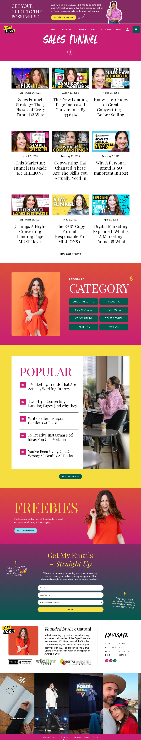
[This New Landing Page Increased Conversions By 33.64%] (70, 78)
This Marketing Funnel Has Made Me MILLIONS (30, 168)
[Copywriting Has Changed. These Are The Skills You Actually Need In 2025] (70, 141)
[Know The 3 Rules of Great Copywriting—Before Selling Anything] (110, 78)
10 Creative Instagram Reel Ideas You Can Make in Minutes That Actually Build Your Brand (51, 441)
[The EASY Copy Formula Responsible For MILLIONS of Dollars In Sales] (70, 205)
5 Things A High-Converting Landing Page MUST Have (30, 233)
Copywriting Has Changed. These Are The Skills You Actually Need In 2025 (70, 173)
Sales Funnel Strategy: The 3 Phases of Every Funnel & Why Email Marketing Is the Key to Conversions (30, 115)
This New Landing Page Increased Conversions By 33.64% (70, 107)
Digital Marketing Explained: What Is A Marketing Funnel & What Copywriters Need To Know (110, 238)
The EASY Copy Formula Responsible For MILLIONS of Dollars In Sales (70, 236)
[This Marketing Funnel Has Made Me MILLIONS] (30, 141)
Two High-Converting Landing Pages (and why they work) (52, 406)
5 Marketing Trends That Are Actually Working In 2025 (52, 386)
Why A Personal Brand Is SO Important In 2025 (111, 168)
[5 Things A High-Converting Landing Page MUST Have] (30, 205)
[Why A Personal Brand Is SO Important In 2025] (110, 141)
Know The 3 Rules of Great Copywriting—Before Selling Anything (111, 110)
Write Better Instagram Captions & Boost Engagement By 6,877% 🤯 (50, 423)
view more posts (70, 254)
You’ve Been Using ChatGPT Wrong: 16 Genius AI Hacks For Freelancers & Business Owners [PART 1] (51, 458)
